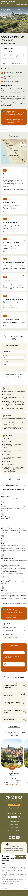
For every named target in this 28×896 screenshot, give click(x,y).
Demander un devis (14, 804)
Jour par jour (5, 129)
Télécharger (7, 669)
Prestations (21, 129)
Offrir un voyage (14, 827)
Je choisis (14, 888)
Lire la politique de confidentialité (9, 883)
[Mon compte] (22, 9)
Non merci (4, 888)
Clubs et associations (14, 834)
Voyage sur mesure (14, 821)
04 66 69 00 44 (14, 808)
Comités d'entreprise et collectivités (14, 830)
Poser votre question (14, 726)
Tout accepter (23, 888)
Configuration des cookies (14, 892)
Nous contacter (14, 824)
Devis (13, 129)
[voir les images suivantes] (2, 20)
